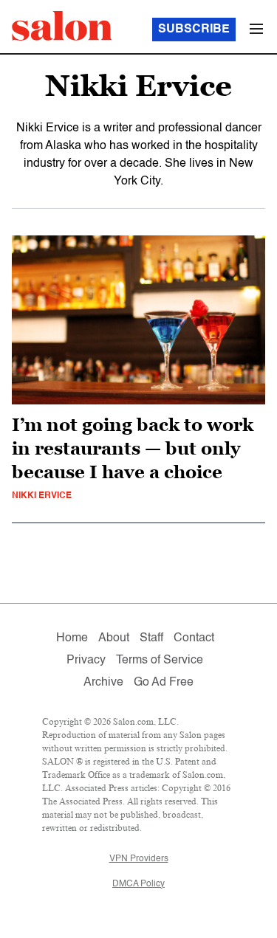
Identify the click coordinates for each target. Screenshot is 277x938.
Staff (151, 638)
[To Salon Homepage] (62, 26)
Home (72, 638)
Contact (194, 638)
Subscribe (194, 29)
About (113, 638)
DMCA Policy (138, 884)
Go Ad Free (164, 683)
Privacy (86, 660)
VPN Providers (138, 859)
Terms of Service (159, 660)
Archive (103, 683)
